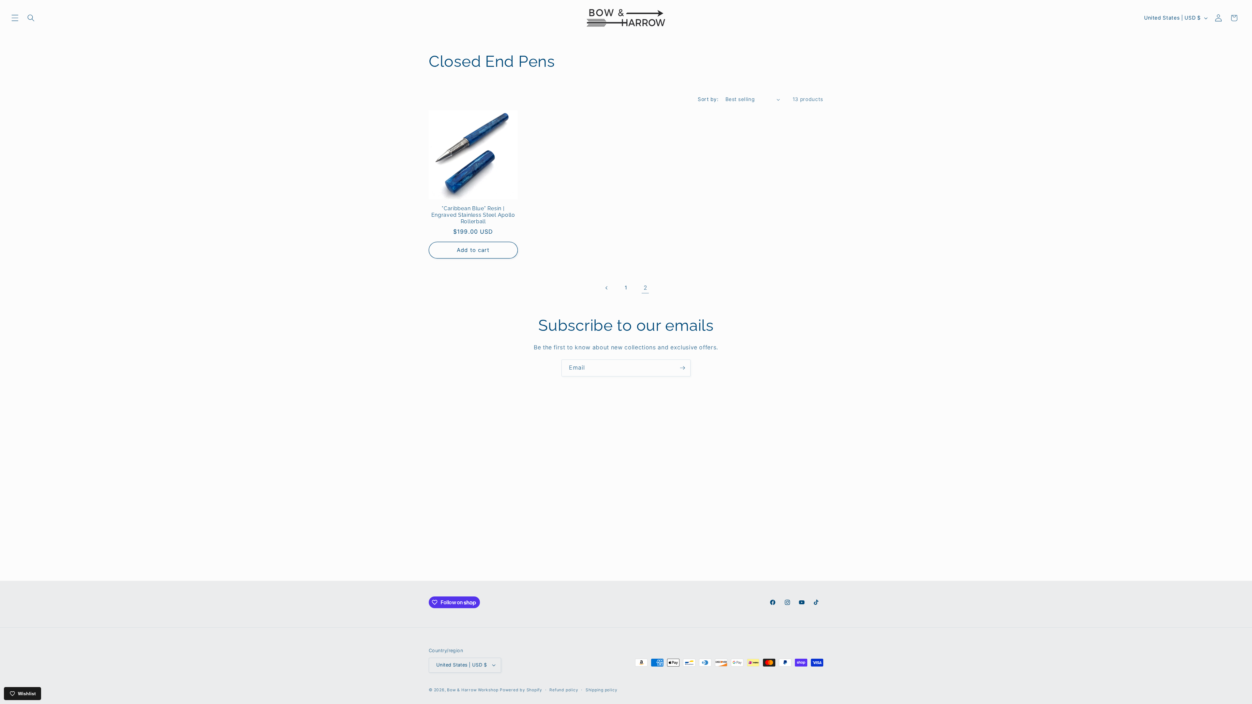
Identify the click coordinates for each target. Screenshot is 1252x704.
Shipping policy (602, 689)
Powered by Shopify (521, 689)
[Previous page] (606, 288)
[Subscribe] (682, 367)
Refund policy (563, 689)
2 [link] (646, 287)
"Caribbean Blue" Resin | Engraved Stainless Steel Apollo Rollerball (473, 215)
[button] (15, 18)
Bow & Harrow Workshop (472, 689)
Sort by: (708, 99)
